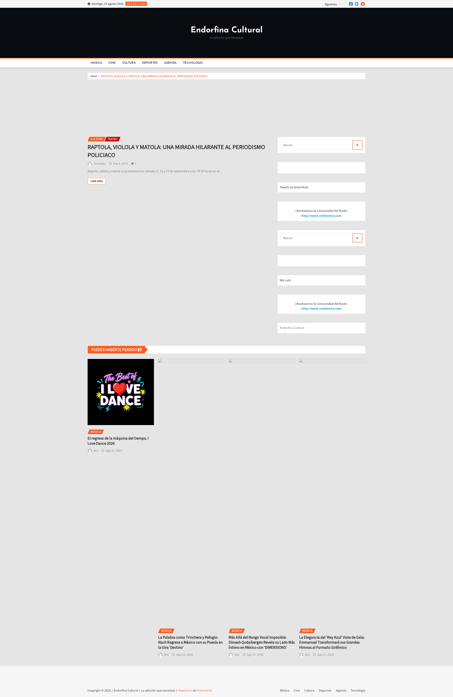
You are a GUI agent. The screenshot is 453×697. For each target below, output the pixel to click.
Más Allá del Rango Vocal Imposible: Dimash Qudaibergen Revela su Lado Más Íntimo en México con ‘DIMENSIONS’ (262, 642)
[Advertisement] (226, 106)
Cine (112, 63)
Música (96, 63)
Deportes (150, 63)
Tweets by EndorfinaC (294, 187)
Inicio (93, 76)
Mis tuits (285, 280)
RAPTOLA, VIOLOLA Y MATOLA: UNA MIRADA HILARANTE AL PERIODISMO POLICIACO (154, 76)
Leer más (96, 181)
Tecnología (193, 63)
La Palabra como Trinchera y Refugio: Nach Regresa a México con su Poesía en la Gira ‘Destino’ (190, 642)
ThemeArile (204, 690)
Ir (357, 145)
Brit (96, 450)
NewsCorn (185, 690)
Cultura (129, 63)
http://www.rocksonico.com (321, 216)
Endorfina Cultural (227, 30)
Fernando (100, 163)
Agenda (170, 63)
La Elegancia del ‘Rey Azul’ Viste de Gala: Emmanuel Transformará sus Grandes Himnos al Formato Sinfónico (332, 642)
